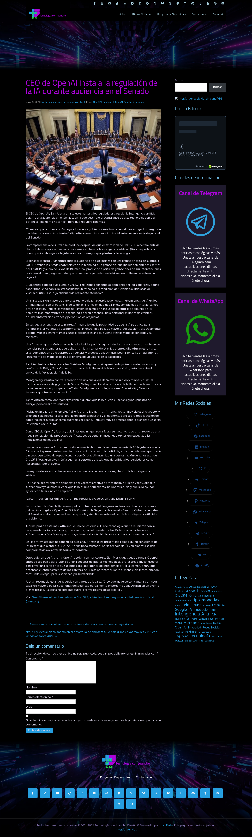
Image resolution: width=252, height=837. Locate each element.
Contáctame (199, 14)
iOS (188, 619)
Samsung (206, 632)
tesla (213, 636)
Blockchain (217, 592)
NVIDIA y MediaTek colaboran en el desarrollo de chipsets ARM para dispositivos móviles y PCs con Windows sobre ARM (91, 634)
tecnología (200, 636)
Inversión (180, 619)
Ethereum (218, 605)
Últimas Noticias (140, 14)
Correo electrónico (39, 697)
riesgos (139, 102)
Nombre (32, 688)
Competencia (182, 601)
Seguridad (182, 636)
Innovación (201, 610)
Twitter (179, 641)
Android (179, 592)
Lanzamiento (206, 619)
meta (178, 623)
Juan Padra (166, 825)
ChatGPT (97, 102)
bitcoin (203, 591)
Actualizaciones (181, 587)
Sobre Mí (218, 14)
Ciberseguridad (206, 596)
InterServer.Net (126, 829)
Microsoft (191, 623)
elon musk (192, 605)
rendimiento (192, 632)
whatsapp (198, 641)
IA (113, 102)
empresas (207, 605)
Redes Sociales (211, 628)
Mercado (219, 619)
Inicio (121, 14)
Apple (191, 591)
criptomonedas (204, 600)
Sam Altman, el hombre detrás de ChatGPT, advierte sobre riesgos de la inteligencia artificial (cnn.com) (90, 599)
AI (208, 587)
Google (181, 610)
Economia (178, 605)
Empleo (107, 102)
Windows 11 (210, 641)
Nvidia (217, 623)
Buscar (179, 80)
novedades (206, 623)
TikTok (219, 636)
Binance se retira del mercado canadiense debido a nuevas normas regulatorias (79, 624)
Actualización (197, 587)
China (192, 596)
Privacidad (194, 628)
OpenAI (119, 102)
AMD (214, 587)
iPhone (194, 619)
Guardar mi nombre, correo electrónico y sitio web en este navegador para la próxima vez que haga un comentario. (93, 723)
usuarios (188, 641)
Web (29, 707)
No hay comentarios (51, 102)
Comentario (34, 659)
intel (213, 610)
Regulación (129, 102)
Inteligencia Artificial (74, 102)
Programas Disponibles (171, 14)
